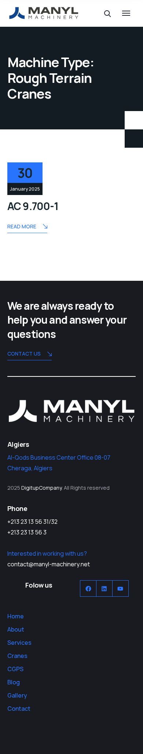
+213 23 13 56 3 (27, 532)
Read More (21, 226)
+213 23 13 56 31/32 (32, 522)
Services (19, 643)
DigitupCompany (41, 487)
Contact (18, 709)
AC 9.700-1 (33, 206)
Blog (13, 682)
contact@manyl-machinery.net (48, 564)
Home (15, 616)
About (15, 629)
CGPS (15, 669)
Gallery (17, 695)
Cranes (17, 656)
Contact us (24, 353)
